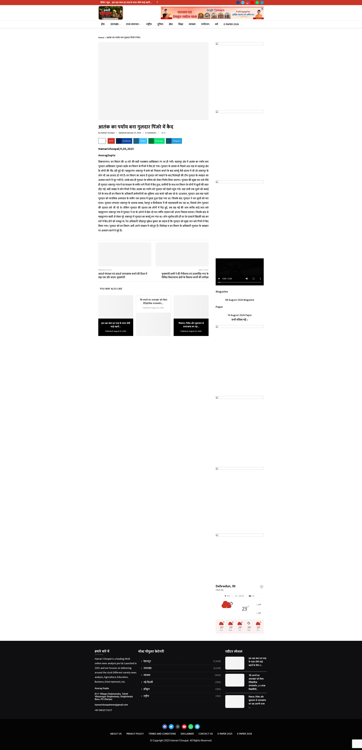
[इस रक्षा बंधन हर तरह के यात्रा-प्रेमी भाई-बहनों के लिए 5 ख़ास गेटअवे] (115, 306)
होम (103, 24)
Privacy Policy (135, 734)
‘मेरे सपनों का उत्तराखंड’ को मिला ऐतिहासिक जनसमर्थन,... (153, 301)
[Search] (261, 24)
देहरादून (182, 661)
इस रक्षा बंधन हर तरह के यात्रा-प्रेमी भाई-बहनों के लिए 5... (257, 662)
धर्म (216, 24)
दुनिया (160, 24)
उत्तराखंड (114, 24)
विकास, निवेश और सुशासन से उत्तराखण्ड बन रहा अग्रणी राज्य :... (257, 702)
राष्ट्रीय (149, 24)
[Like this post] (112, 141)
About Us (116, 734)
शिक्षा (180, 24)
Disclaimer (187, 734)
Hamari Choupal (107, 132)
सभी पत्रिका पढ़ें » (239, 320)
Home (101, 38)
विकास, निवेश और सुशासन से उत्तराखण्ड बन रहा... (191, 325)
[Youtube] (252, 2)
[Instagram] (247, 2)
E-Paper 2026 (231, 24)
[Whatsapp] (257, 2)
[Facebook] (238, 2)
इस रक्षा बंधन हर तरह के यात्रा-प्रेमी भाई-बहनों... (132, 2)
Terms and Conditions (162, 734)
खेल (171, 24)
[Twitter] (242, 2)
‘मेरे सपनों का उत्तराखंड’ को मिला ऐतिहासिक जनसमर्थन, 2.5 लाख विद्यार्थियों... (257, 682)
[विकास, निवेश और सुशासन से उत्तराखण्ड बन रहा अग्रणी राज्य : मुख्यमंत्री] (191, 306)
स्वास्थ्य (192, 24)
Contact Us (206, 734)
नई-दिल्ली (182, 682)
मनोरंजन (205, 24)
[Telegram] (262, 2)
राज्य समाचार (132, 24)
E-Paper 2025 (225, 734)
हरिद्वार (182, 689)
